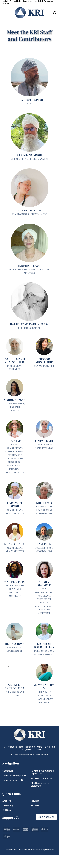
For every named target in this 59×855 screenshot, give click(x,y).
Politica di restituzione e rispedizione (42, 772)
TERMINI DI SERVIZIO (41, 778)
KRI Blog (6, 810)
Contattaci (7, 771)
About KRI (7, 801)
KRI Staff (35, 805)
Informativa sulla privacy (14, 775)
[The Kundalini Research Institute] (30, 12)
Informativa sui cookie (13, 780)
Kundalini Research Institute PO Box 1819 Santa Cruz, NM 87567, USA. (31, 748)
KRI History (7, 805)
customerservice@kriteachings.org (31, 754)
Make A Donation (46, 817)
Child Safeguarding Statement (40, 784)
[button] (4, 13)
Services (35, 801)
